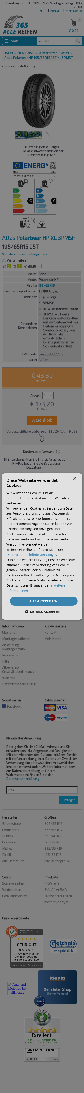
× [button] (74, 478)
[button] (42, 611)
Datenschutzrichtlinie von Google (31, 555)
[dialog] (42, 546)
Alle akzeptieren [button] (43, 601)
